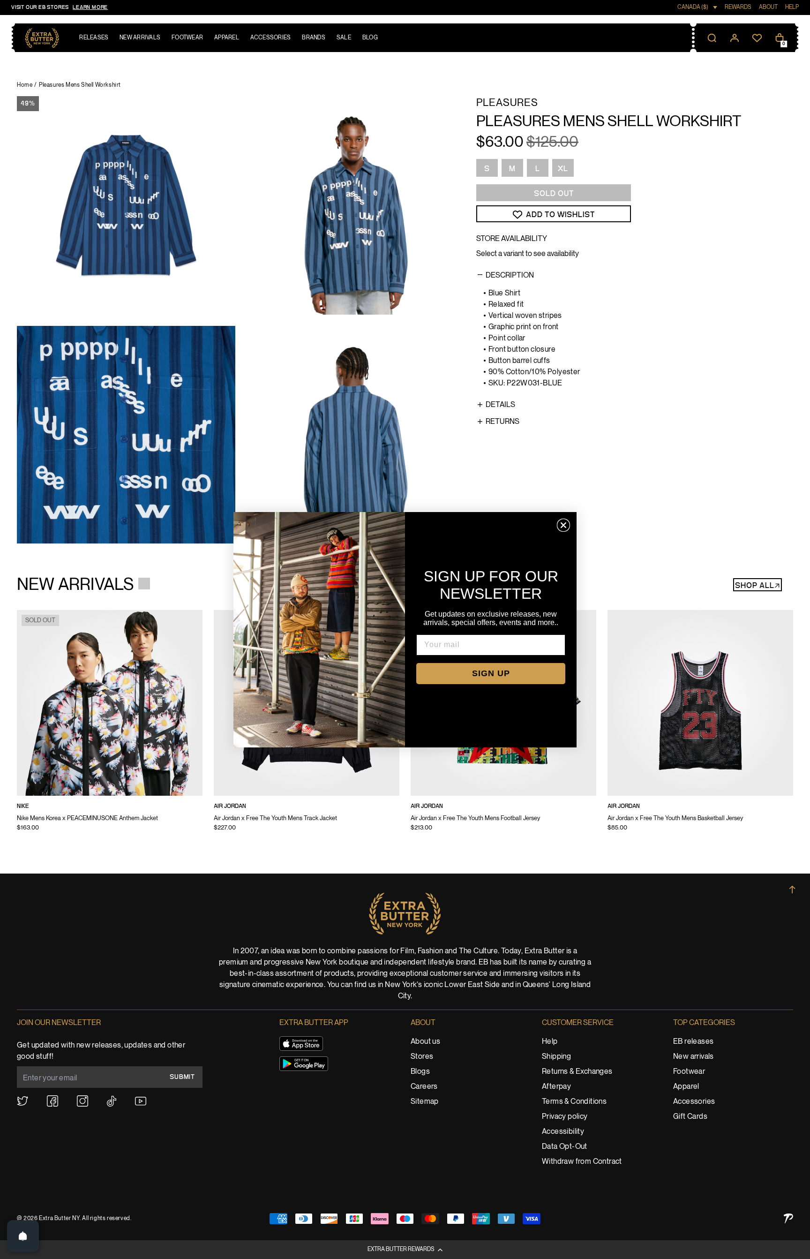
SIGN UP (491, 673)
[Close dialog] (563, 525)
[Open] (23, 1236)
